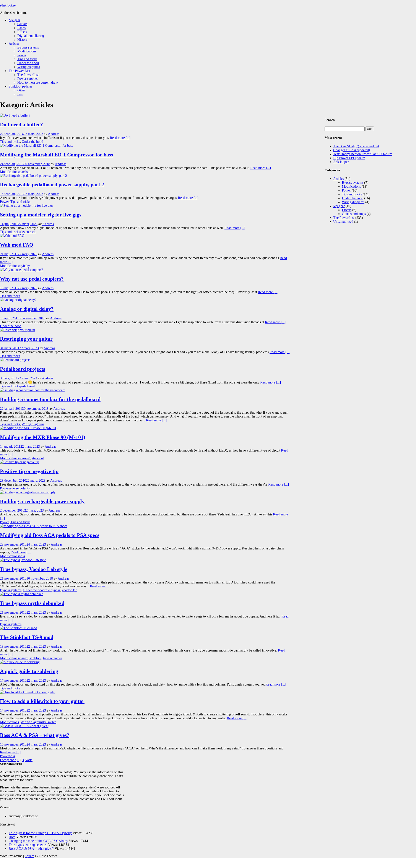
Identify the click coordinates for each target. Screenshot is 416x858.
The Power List (19, 71)
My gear (14, 20)
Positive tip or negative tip (29, 471)
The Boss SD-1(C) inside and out (356, 146)
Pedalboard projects (22, 369)
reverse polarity (19, 488)
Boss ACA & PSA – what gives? (34, 735)
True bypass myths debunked (32, 603)
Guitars (22, 24)
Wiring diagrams (28, 67)
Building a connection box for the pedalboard (50, 399)
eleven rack (28, 232)
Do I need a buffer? (21, 124)
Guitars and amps (354, 214)
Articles (14, 43)
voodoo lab (69, 590)
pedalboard (27, 386)
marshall (24, 172)
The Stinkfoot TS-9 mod (26, 637)
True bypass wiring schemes (28, 845)
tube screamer (52, 658)
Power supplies (27, 78)
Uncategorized (343, 221)
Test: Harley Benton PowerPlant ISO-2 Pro (362, 154)
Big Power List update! (349, 158)
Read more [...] (120, 138)
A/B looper (341, 162)
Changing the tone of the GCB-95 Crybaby (38, 841)
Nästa (28, 760)
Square (29, 856)
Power (21, 55)
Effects (22, 32)
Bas (20, 94)
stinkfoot (38, 458)
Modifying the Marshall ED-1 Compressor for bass (56, 155)
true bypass (52, 590)
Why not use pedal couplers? (32, 279)
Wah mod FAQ (16, 245)
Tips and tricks (27, 59)
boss (22, 556)
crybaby (24, 266)
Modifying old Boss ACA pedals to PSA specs (49, 535)
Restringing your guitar (26, 339)
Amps (21, 28)
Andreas (53, 134)
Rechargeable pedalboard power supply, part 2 (52, 184)
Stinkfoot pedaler (20, 86)
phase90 (24, 458)
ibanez (23, 658)
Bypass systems (28, 47)
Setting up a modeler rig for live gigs (40, 215)
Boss (12, 837)
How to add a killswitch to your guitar (42, 701)
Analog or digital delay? (27, 309)
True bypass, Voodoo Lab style (33, 569)
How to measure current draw (37, 82)
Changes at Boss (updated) (351, 150)
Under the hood (28, 63)
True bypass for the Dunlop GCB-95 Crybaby (40, 833)
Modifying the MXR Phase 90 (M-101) (42, 437)
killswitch (49, 722)
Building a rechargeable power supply (42, 501)
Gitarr (21, 90)
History (22, 39)
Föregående (8, 760)
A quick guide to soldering (29, 671)
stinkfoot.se (8, 5)
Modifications (26, 51)
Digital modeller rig (30, 35)
